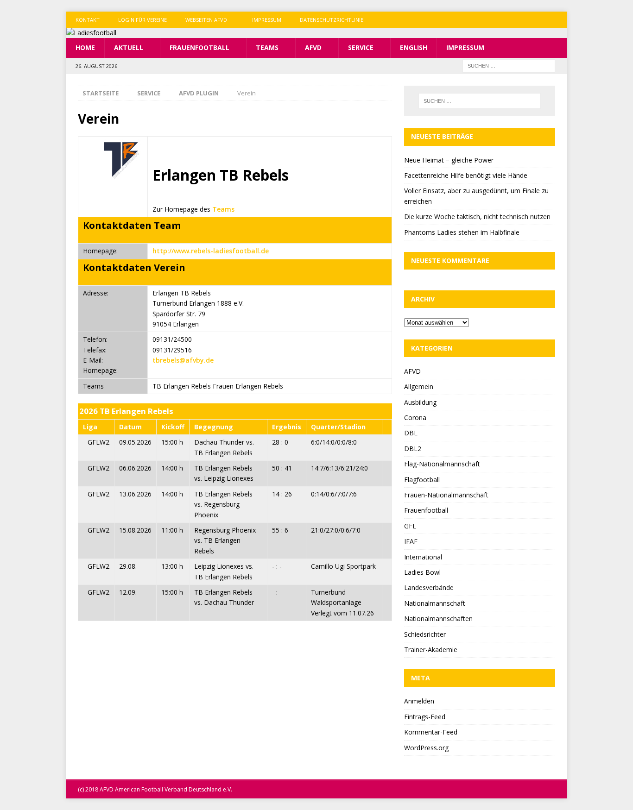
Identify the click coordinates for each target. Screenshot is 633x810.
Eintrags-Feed (424, 716)
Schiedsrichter (425, 634)
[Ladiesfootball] (91, 32)
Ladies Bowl (422, 572)
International (423, 557)
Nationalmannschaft (434, 603)
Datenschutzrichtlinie (331, 19)
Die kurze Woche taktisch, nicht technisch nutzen (477, 216)
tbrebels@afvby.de (183, 360)
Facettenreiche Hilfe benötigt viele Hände (465, 175)
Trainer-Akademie (430, 649)
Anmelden (419, 701)
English (413, 47)
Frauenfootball (199, 47)
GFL (410, 525)
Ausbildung (420, 402)
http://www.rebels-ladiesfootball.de (210, 250)
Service (360, 47)
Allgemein (418, 386)
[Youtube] (559, 20)
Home (85, 47)
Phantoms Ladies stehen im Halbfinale (461, 232)
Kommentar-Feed (430, 732)
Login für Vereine (142, 19)
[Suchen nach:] (508, 65)
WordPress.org (426, 747)
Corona (415, 417)
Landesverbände (429, 587)
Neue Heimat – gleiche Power (449, 160)
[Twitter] (540, 20)
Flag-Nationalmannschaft (442, 463)
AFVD (313, 47)
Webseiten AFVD (206, 19)
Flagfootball (422, 479)
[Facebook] (522, 20)
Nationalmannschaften (438, 618)
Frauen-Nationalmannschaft (446, 494)
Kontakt (88, 19)
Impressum (266, 19)
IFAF (411, 541)
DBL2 (412, 448)
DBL (411, 432)
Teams (267, 47)
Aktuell (128, 47)
